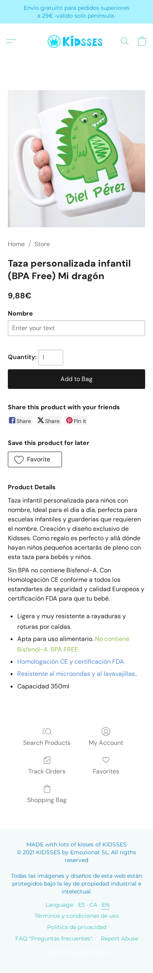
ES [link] (82, 904)
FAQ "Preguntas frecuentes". (54, 938)
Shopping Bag (47, 800)
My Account (106, 743)
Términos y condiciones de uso (77, 915)
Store (42, 244)
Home (16, 244)
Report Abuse (119, 938)
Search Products (47, 743)
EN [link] (106, 904)
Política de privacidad (76, 927)
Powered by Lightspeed (76, 951)
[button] (76, 41)
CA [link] (93, 904)
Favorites (106, 771)
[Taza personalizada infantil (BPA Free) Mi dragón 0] (76, 158)
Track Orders (47, 771)
